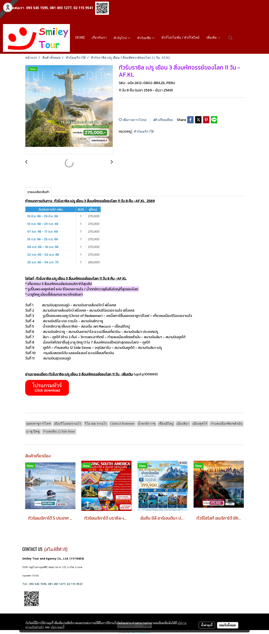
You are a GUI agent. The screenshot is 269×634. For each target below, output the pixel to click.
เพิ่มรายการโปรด (134, 120)
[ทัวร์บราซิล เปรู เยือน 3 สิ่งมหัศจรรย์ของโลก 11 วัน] (47, 387)
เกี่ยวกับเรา (99, 37)
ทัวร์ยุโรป (121, 38)
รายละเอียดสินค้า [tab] (38, 191)
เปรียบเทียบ (165, 120)
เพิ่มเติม (212, 37)
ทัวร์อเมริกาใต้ (144, 131)
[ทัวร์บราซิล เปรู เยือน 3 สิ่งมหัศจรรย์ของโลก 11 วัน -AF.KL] (69, 109)
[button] (230, 38)
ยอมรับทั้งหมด (227, 625)
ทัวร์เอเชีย (144, 38)
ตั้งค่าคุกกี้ (206, 625)
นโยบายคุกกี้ (57, 627)
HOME (80, 37)
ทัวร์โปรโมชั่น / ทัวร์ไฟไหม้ (180, 37)
